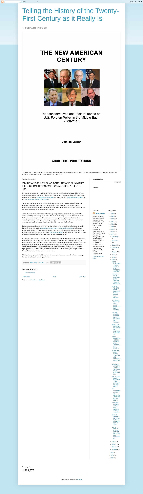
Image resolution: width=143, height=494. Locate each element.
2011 (112, 224)
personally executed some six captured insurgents (56, 228)
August (114, 252)
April (113, 441)
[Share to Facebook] (58, 262)
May (113, 260)
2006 (112, 453)
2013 (112, 219)
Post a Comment (30, 273)
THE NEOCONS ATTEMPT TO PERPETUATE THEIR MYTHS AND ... (116, 394)
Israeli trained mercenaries (45, 197)
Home (54, 276)
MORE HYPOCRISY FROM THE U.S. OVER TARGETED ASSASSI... (116, 266)
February (115, 447)
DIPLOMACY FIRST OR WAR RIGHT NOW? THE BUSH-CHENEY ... (116, 305)
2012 (112, 221)
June (113, 257)
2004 (112, 458)
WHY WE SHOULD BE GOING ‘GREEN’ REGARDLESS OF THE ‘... (116, 419)
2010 (112, 226)
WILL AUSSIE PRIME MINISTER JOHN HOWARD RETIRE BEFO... (116, 381)
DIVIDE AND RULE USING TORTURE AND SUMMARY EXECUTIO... (116, 356)
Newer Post (26, 276)
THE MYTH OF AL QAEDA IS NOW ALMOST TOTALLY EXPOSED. (116, 279)
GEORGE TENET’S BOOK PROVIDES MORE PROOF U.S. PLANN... (116, 292)
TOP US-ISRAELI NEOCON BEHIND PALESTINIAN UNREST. (116, 317)
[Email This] (51, 262)
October (114, 245)
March (114, 444)
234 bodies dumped (56, 232)
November (115, 241)
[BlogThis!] (53, 262)
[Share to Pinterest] (60, 262)
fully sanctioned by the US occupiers (37, 199)
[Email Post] (47, 262)
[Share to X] (55, 262)
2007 (112, 234)
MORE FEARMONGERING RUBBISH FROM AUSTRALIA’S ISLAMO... (116, 342)
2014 (112, 216)
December (115, 237)
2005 (112, 455)
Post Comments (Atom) (38, 280)
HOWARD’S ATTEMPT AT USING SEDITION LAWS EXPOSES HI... (116, 369)
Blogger (79, 479)
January (114, 449)
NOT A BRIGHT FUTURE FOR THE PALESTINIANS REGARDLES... (116, 432)
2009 (112, 229)
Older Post (82, 276)
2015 (112, 213)
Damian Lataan (100, 213)
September (115, 248)
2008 (112, 232)
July (113, 254)
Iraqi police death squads (75, 197)
